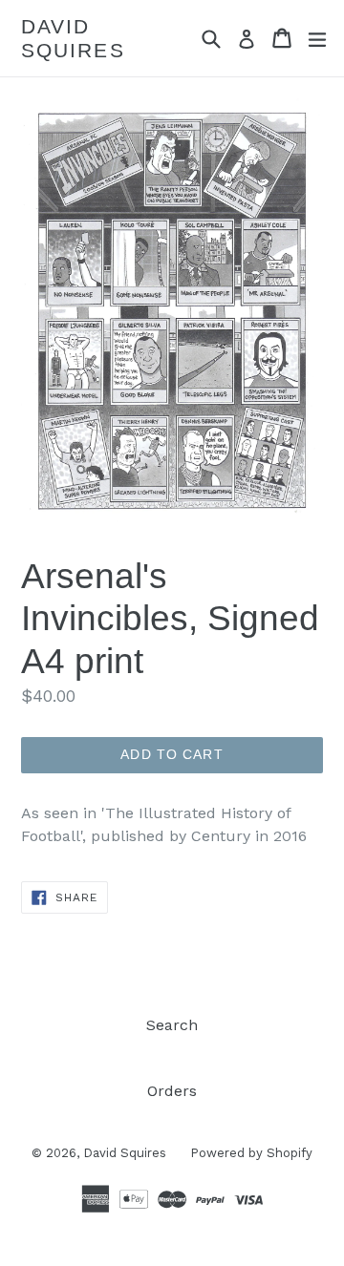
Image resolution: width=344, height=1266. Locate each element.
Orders (172, 1091)
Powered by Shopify (251, 1153)
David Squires (73, 38)
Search (172, 1025)
